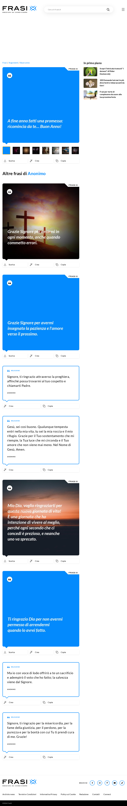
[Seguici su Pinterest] (107, 782)
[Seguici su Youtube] (114, 782)
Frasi (4, 62)
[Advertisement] (63, 32)
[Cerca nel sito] (108, 9)
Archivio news (8, 794)
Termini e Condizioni (27, 794)
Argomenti (13, 62)
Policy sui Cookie (68, 794)
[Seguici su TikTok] (122, 782)
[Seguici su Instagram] (99, 782)
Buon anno (25, 62)
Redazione (83, 794)
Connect (107, 794)
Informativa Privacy (48, 794)
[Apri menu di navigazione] (123, 9)
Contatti (96, 794)
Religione (15, 370)
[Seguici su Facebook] (92, 782)
